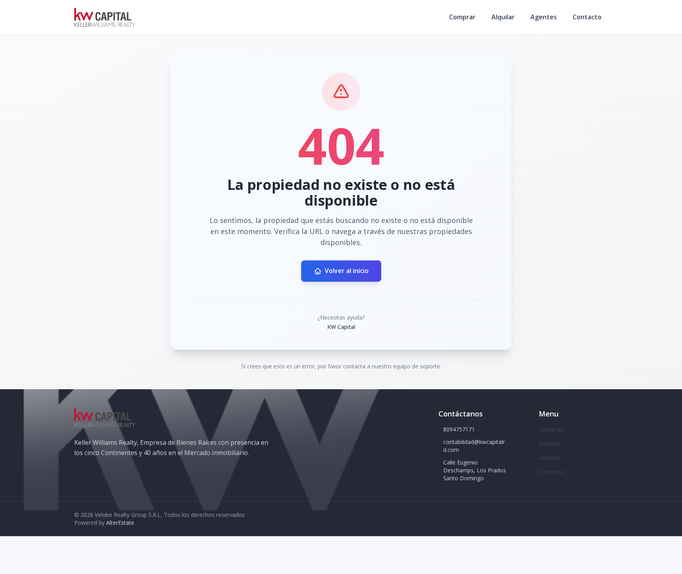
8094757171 (459, 429)
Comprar (462, 17)
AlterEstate (120, 522)
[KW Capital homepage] (104, 17)
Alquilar (503, 17)
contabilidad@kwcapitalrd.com (474, 445)
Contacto (587, 17)
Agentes (543, 17)
